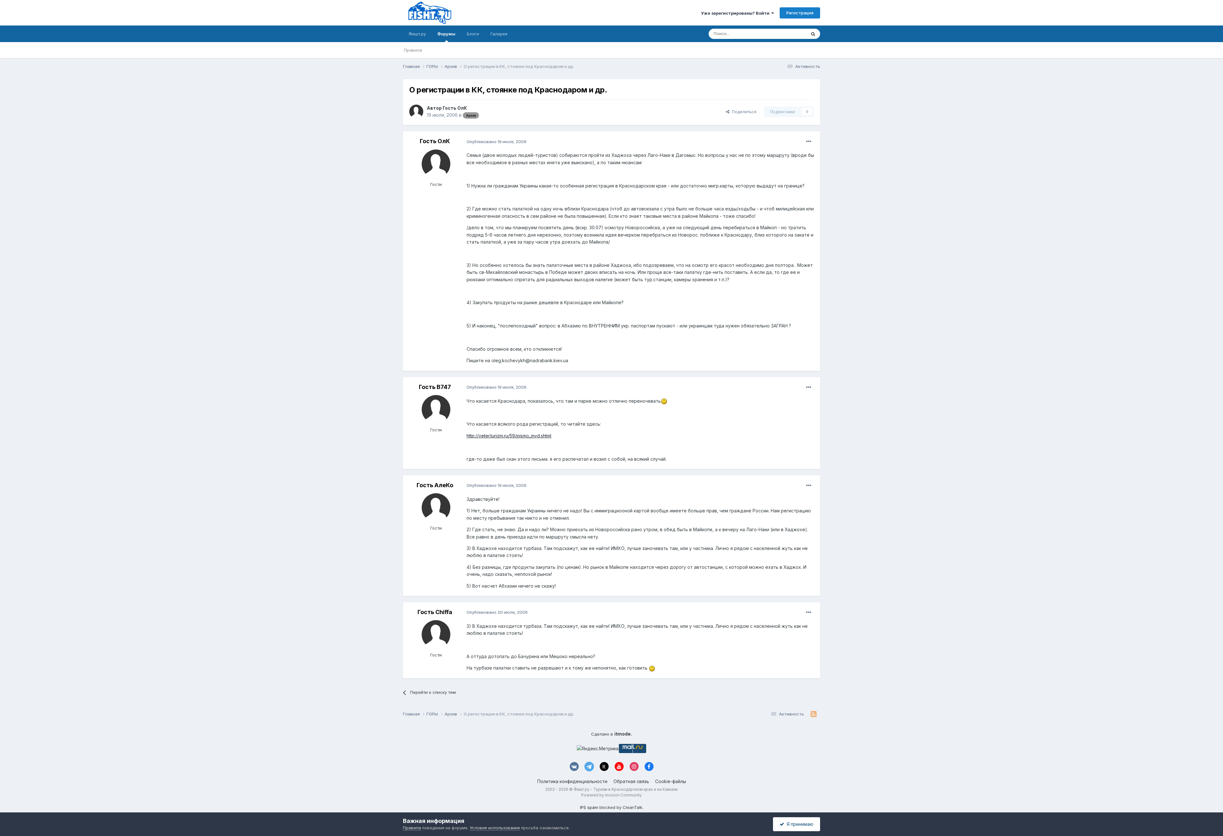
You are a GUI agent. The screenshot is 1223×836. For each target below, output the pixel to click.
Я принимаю (798, 824)
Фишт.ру (417, 33)
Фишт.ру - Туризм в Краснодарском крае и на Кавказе (626, 789)
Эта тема (789, 33)
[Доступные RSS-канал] (813, 714)
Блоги (473, 33)
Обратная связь (631, 781)
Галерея (498, 33)
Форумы (446, 33)
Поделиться (742, 111)
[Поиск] (813, 34)
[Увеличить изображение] (664, 401)
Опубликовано (496, 141)
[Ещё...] (808, 141)
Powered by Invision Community (611, 795)
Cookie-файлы (670, 781)
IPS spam (589, 807)
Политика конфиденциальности (572, 781)
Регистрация (799, 12)
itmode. (623, 734)
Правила (413, 50)
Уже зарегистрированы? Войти (736, 13)
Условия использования (495, 827)
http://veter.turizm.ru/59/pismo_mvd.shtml (509, 435)
